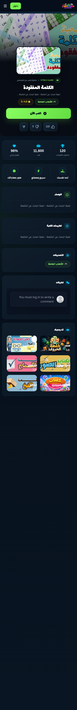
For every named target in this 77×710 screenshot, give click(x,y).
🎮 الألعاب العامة (47, 102)
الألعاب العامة (57, 264)
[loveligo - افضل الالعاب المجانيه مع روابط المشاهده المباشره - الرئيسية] (68, 6)
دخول (15, 6)
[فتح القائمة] (5, 5)
